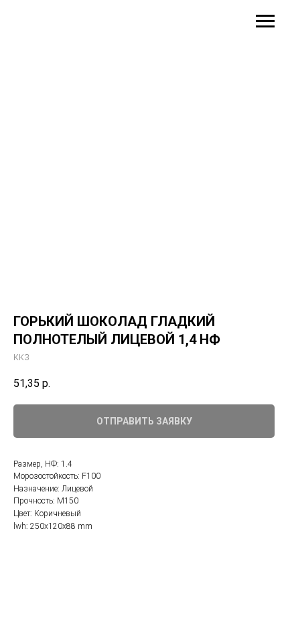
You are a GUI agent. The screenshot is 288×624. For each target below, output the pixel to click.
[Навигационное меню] (265, 21)
